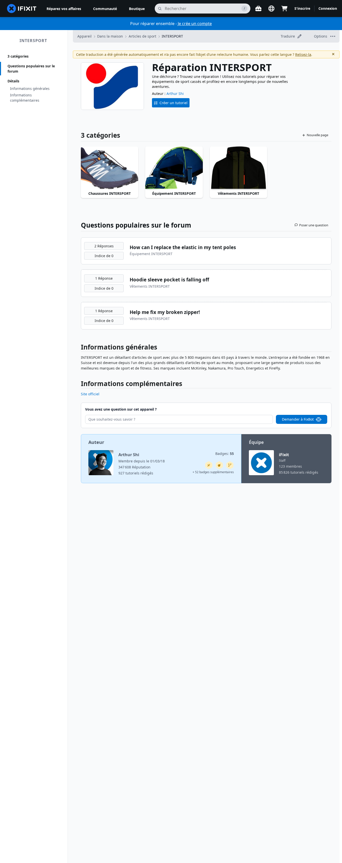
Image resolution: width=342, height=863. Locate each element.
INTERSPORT (33, 40)
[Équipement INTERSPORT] (174, 168)
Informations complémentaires (24, 98)
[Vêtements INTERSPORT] (238, 168)
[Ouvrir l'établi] (258, 9)
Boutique (137, 8)
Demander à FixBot (298, 419)
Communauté (105, 8)
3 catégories (18, 56)
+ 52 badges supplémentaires (213, 472)
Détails (13, 81)
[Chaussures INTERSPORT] (109, 168)
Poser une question (313, 225)
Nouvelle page (317, 135)
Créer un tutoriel (173, 102)
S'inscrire (302, 8)
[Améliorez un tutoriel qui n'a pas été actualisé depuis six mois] (230, 465)
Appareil (84, 36)
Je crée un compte (195, 23)
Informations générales (30, 88)
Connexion (327, 8)
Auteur (96, 442)
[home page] (22, 8)
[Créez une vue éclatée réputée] (219, 465)
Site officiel (90, 394)
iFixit (284, 454)
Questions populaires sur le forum (31, 69)
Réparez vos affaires (64, 8)
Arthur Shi (175, 93)
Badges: (224, 453)
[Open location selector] (271, 9)
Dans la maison (110, 36)
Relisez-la (303, 54)
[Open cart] (284, 9)
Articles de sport (142, 36)
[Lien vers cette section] (78, 348)
